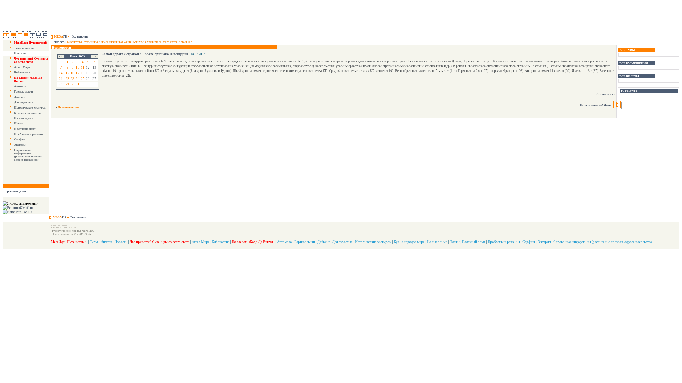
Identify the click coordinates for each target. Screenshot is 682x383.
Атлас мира (90, 41)
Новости (20, 53)
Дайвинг (20, 96)
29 (67, 84)
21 (61, 79)
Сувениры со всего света (161, 41)
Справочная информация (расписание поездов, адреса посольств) (28, 154)
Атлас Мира (22, 67)
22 (67, 79)
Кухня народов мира (28, 112)
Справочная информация (115, 41)
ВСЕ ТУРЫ (627, 50)
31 (77, 84)
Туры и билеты (24, 47)
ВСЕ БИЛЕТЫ (629, 76)
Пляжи (18, 123)
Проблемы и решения (28, 134)
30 (72, 84)
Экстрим (20, 144)
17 (77, 73)
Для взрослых (23, 102)
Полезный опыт (24, 128)
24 (77, 79)
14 (61, 73)
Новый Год (185, 41)
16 (72, 73)
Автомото (20, 86)
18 (82, 73)
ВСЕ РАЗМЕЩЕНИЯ (633, 63)
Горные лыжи (23, 91)
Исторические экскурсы (30, 107)
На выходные (23, 118)
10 (77, 67)
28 (61, 84)
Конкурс (138, 41)
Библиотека (22, 72)
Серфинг (20, 139)
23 (72, 79)
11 (82, 67)
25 (82, 79)
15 (67, 73)
